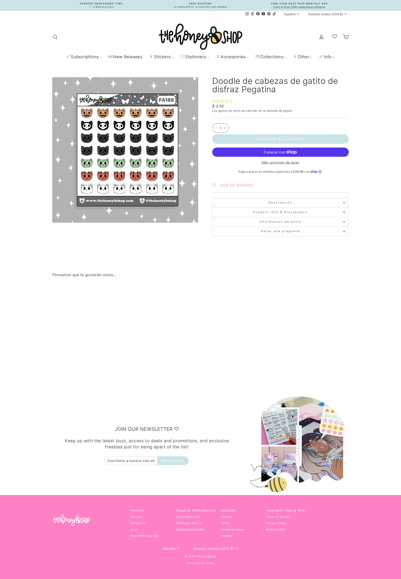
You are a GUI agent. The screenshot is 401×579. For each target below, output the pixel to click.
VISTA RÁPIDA (87, 353)
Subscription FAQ (188, 516)
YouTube (227, 535)
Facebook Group (232, 529)
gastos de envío (229, 110)
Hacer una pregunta (280, 231)
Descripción (280, 202)
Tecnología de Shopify (200, 563)
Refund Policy (276, 529)
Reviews (136, 516)
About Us (137, 510)
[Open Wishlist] (334, 37)
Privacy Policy (276, 523)
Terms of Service (278, 516)
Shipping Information (190, 529)
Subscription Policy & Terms (286, 510)
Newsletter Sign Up (144, 535)
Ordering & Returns (189, 523)
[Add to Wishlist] (118, 292)
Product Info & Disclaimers (280, 212)
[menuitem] (84, 56)
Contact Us (139, 523)
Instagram (228, 510)
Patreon (226, 516)
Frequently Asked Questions (195, 510)
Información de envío (280, 221)
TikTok (225, 523)
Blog (134, 529)
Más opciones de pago (280, 162)
